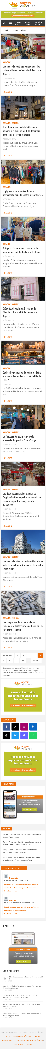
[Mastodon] (24, 735)
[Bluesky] (15, 735)
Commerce (6, 62)
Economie (15, 122)
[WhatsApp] (33, 735)
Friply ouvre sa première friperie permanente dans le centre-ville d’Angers (23, 193)
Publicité (22, 1036)
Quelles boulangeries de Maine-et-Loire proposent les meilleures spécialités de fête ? (22, 376)
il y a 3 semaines (10, 913)
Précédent (7, 655)
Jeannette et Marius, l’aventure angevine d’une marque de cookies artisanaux (22, 987)
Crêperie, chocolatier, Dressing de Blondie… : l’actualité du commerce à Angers (20, 312)
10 (10, 660)
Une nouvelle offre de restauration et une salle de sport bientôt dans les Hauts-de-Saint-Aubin (23, 565)
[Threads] (6, 735)
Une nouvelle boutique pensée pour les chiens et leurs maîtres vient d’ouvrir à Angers (22, 70)
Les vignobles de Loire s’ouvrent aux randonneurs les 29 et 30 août (23, 978)
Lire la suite (7, 91)
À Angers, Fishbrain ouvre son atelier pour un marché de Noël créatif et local (22, 250)
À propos (7, 1036)
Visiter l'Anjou (8, 1040)
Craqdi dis (13, 878)
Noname (12, 900)
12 (23, 660)
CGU (15, 1036)
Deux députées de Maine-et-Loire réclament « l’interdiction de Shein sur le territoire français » (23, 626)
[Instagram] (24, 727)
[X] (15, 727)
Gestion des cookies (23, 1044)
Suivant (36, 660)
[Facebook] (6, 727)
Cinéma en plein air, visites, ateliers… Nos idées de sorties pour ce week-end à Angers (21, 996)
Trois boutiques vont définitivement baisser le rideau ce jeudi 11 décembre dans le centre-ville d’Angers (21, 131)
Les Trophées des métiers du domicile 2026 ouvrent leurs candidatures (21, 1005)
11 (16, 660)
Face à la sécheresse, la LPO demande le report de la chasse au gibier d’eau (22, 1015)
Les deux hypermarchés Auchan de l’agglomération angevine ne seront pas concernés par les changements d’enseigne (22, 499)
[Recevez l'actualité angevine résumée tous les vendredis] (23, 14)
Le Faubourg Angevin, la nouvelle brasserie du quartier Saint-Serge (19, 438)
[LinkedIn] (33, 727)
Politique (15, 617)
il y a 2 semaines (10, 891)
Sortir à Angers (34, 1036)
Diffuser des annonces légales (29, 1040)
